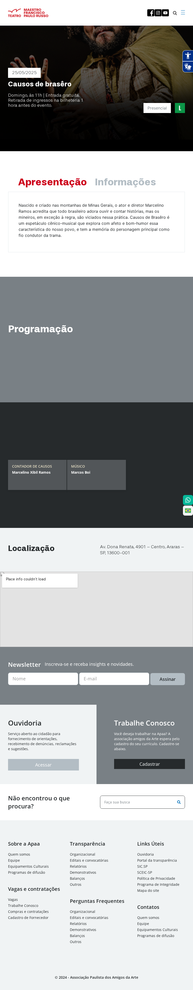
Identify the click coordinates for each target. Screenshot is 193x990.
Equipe (14, 860)
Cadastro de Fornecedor (28, 917)
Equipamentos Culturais (28, 866)
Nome (19, 678)
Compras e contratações (28, 911)
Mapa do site (148, 890)
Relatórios (78, 866)
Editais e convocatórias (89, 860)
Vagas (13, 899)
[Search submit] (178, 802)
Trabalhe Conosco (23, 905)
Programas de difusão (26, 872)
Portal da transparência (157, 860)
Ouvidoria (145, 854)
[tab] (52, 183)
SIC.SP (142, 866)
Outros (75, 884)
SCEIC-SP (144, 872)
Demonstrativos (83, 872)
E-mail (90, 678)
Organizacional (82, 854)
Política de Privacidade (156, 878)
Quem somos (19, 854)
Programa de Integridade (158, 884)
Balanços (77, 878)
